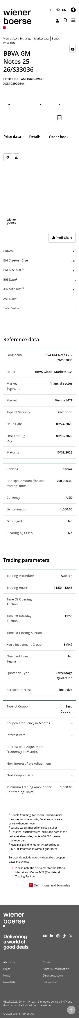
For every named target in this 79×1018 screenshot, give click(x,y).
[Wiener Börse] (17, 18)
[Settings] (7, 157)
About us (9, 962)
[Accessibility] (73, 10)
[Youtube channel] (45, 935)
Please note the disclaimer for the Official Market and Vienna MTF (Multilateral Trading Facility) (40, 872)
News (6, 975)
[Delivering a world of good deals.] (16, 943)
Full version (50, 982)
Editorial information (56, 969)
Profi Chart (63, 237)
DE (52, 10)
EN (64, 10)
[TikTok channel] (64, 935)
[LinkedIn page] (51, 935)
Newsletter (10, 982)
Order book (58, 136)
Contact (48, 962)
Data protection (53, 975)
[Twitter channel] (71, 935)
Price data (12, 136)
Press (6, 969)
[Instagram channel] (57, 935)
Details (35, 136)
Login (58, 21)
